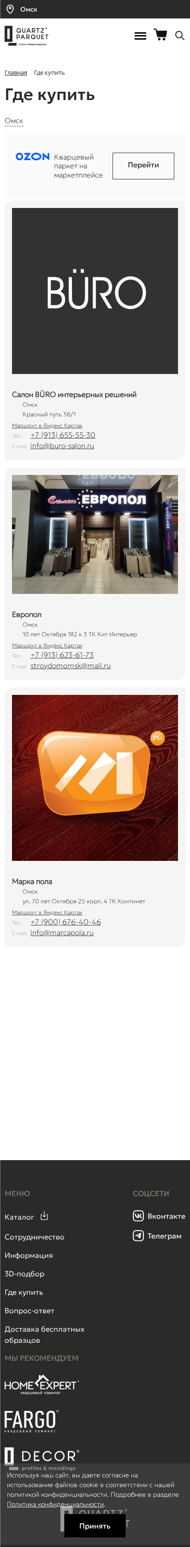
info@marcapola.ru (62, 932)
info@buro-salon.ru (62, 445)
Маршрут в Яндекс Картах (47, 425)
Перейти (143, 164)
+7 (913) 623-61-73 (62, 654)
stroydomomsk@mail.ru (70, 665)
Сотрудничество (35, 1236)
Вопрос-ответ (29, 1310)
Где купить (24, 1292)
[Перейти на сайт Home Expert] (42, 1393)
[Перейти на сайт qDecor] (42, 1459)
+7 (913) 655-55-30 (62, 434)
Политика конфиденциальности (55, 1504)
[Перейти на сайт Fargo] (32, 1430)
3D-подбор (24, 1273)
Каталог (19, 1216)
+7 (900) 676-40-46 (65, 921)
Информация (29, 1255)
